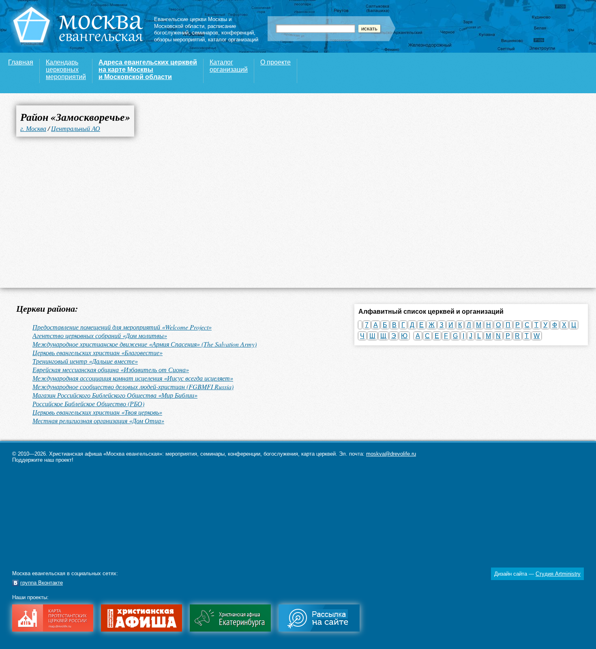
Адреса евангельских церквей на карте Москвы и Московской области (148, 69)
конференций (237, 33)
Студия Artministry (558, 574)
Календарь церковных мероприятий (66, 69)
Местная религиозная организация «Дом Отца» (98, 420)
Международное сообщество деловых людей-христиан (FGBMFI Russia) (133, 386)
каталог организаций (233, 39)
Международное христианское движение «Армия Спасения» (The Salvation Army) (144, 344)
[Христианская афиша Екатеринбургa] (230, 630)
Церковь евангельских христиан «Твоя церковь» (97, 412)
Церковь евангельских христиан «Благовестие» (97, 352)
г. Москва (33, 128)
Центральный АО (75, 128)
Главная (20, 62)
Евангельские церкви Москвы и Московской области (193, 22)
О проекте (275, 62)
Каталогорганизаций (229, 66)
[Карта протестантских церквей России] (52, 630)
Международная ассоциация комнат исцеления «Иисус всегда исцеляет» (132, 378)
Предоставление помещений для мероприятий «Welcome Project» (122, 327)
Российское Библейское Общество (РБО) (88, 403)
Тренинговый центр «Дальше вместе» (85, 361)
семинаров (205, 33)
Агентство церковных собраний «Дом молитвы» (99, 335)
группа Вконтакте (41, 583)
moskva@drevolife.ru (391, 454)
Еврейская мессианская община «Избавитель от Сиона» (110, 369)
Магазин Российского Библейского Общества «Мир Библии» (114, 395)
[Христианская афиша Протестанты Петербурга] (141, 630)
